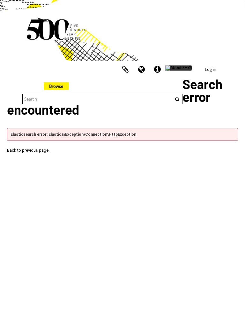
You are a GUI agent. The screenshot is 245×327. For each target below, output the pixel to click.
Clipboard (125, 70)
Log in (210, 69)
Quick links (157, 70)
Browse (56, 86)
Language (141, 70)
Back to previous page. (28, 150)
